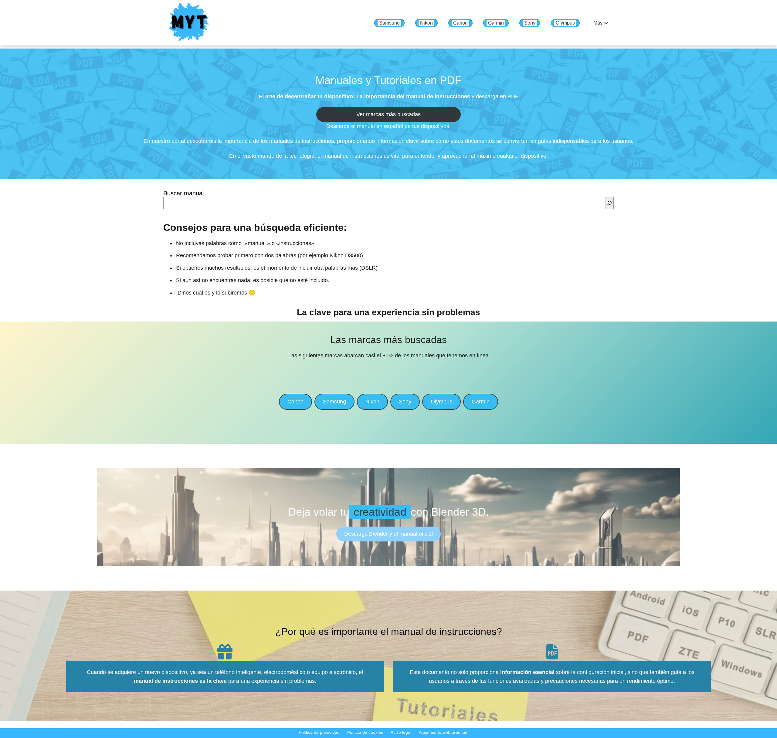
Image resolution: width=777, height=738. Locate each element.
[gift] (225, 652)
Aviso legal (401, 732)
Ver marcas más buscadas (388, 114)
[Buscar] (609, 203)
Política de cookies (365, 732)
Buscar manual (183, 193)
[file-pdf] (552, 652)
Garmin (496, 22)
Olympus (565, 22)
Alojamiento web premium (444, 732)
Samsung (389, 22)
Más (597, 22)
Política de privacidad (319, 732)
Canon (460, 22)
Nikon (426, 22)
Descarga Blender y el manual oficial (388, 534)
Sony (529, 22)
